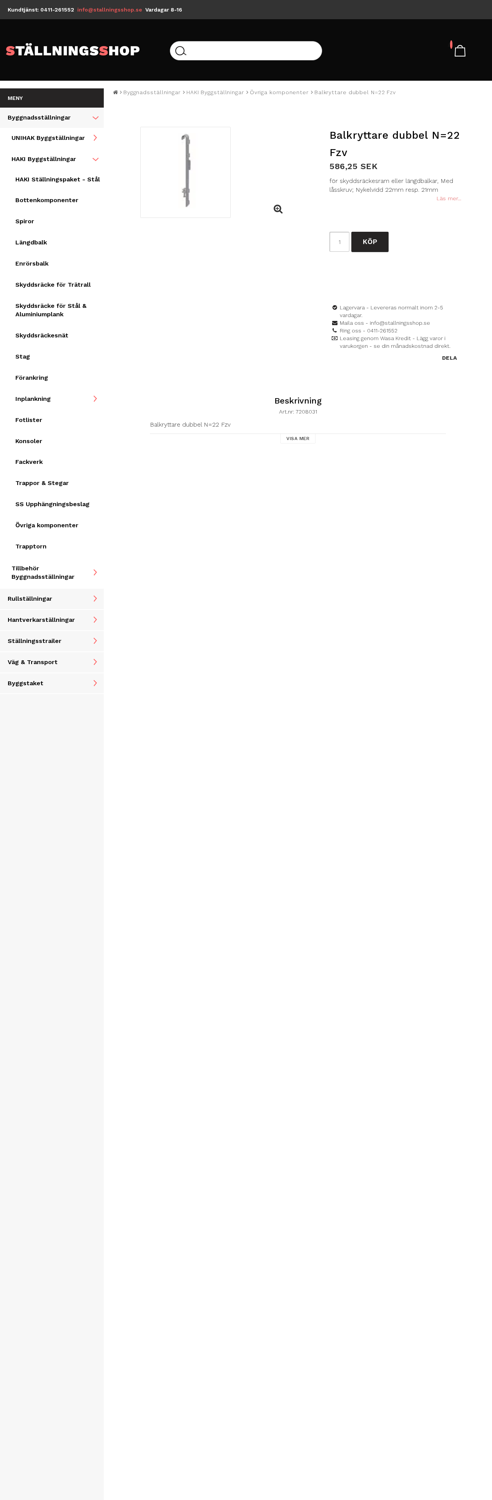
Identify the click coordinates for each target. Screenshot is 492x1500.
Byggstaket (25, 683)
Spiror (24, 221)
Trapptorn (31, 546)
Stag (22, 356)
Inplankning (33, 398)
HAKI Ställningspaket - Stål (57, 179)
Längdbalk (31, 242)
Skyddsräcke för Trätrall (53, 284)
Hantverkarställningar (41, 619)
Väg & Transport (33, 662)
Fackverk (29, 461)
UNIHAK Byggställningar (48, 137)
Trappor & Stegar (42, 483)
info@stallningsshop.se (109, 10)
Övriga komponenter (46, 525)
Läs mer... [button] (449, 198)
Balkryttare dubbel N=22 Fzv (355, 92)
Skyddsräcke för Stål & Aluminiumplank (50, 310)
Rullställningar (30, 598)
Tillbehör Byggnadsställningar (43, 573)
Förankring (31, 377)
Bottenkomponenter (46, 200)
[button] (278, 209)
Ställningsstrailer (35, 641)
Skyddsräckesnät (41, 335)
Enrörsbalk (31, 263)
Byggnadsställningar (39, 117)
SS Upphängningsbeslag (52, 504)
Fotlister (28, 420)
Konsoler (28, 441)
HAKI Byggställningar (44, 159)
